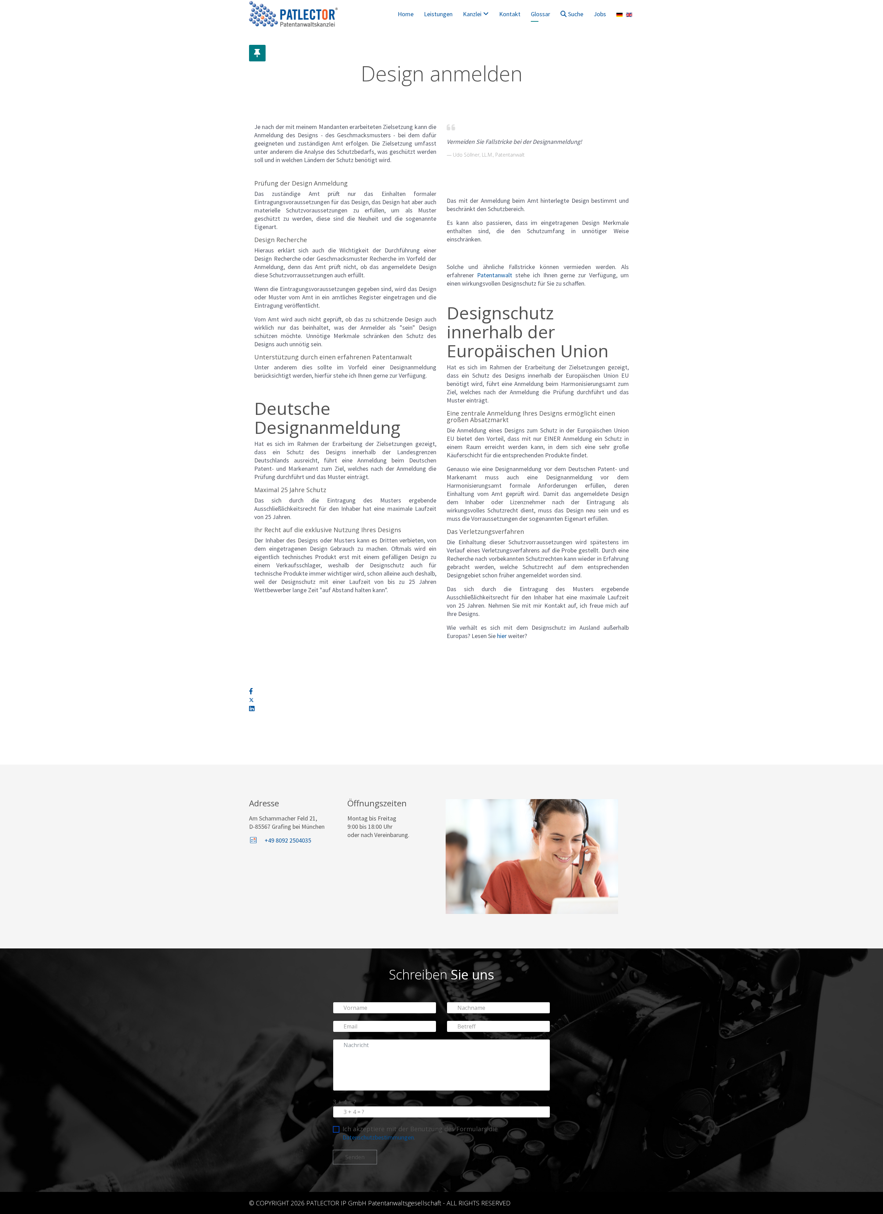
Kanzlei (472, 14)
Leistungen (438, 14)
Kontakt (509, 14)
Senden (355, 1157)
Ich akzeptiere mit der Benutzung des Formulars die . (420, 1133)
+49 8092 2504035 (288, 840)
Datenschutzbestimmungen (378, 1137)
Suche (575, 14)
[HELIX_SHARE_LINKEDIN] (252, 709)
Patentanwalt (494, 275)
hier (502, 636)
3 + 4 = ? (344, 1102)
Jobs (600, 14)
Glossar (540, 14)
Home (406, 14)
